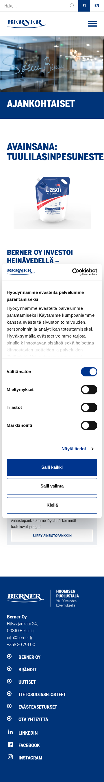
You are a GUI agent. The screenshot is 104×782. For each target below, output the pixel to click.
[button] (92, 24)
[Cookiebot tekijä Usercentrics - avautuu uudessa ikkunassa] (73, 272)
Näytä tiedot (74, 448)
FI (84, 5)
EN (96, 5)
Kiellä (52, 505)
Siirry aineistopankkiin (52, 535)
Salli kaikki (52, 467)
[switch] (89, 389)
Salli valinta (52, 485)
